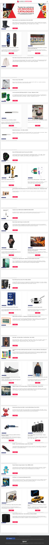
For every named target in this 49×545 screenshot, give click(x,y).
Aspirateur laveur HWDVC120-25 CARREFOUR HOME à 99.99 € (23, 209)
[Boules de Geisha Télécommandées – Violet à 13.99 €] (37, 171)
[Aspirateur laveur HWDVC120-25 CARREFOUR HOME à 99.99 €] (6, 214)
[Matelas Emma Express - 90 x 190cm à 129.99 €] (6, 134)
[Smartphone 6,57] (6, 263)
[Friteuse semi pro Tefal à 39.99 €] (6, 84)
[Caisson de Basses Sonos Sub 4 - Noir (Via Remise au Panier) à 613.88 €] (6, 518)
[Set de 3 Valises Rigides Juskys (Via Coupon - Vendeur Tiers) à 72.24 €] (37, 427)
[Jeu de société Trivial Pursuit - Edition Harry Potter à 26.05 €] (11, 497)
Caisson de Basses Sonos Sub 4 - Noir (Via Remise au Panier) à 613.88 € (24, 513)
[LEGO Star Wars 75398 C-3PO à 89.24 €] (11, 171)
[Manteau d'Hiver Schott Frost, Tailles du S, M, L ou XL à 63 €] (37, 369)
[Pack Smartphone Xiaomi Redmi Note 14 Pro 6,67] (6, 193)
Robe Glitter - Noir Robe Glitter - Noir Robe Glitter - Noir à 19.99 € (23, 337)
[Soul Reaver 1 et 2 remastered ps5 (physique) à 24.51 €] (6, 481)
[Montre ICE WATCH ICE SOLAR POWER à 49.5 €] (11, 241)
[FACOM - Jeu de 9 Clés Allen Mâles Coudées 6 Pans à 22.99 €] (6, 448)
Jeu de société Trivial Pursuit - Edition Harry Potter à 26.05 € (11, 504)
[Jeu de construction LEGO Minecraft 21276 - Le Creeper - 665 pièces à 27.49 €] (6, 97)
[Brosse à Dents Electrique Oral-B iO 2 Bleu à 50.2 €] (11, 299)
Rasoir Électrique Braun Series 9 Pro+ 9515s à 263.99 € (21, 279)
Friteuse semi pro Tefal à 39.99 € (17, 79)
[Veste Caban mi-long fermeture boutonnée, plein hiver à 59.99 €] (6, 62)
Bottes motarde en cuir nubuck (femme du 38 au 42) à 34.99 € (22, 20)
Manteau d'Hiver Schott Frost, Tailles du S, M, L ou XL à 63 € (37, 377)
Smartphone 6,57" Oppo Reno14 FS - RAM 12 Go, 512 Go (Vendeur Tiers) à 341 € (25, 258)
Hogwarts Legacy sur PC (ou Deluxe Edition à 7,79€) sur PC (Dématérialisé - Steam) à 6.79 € (27, 386)
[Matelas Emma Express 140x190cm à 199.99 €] (11, 112)
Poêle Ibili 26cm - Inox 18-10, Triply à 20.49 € (35, 307)
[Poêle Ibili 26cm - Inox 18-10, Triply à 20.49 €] (37, 299)
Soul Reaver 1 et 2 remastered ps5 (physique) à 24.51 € (21, 477)
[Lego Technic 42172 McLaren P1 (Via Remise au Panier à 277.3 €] (37, 497)
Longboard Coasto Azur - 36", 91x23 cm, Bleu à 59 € (9, 47)
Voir (15, 28)
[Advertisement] (24, 73)
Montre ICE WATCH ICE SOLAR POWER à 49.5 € (9, 249)
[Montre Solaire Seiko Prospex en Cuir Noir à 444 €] (6, 226)
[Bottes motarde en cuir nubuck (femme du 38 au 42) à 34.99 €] (6, 24)
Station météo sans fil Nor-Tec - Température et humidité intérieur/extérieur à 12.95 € (26, 316)
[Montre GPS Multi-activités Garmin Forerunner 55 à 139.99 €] (6, 156)
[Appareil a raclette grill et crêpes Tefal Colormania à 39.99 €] (37, 112)
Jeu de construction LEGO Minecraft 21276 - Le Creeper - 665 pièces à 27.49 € (25, 92)
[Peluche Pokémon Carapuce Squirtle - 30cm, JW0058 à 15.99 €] (6, 469)
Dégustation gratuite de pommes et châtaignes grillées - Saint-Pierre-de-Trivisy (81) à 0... (37, 250)
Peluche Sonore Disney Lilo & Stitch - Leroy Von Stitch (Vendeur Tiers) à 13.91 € (25, 407)
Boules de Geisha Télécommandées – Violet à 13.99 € (36, 179)
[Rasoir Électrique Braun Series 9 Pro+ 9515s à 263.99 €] (6, 284)
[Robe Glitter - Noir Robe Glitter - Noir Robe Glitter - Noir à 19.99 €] (6, 342)
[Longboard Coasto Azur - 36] (11, 39)
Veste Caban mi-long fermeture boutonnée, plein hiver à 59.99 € (23, 57)
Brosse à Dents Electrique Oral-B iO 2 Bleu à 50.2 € (9, 307)
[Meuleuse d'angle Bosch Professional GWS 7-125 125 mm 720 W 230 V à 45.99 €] (11, 427)
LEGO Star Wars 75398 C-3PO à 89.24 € (7, 179)
